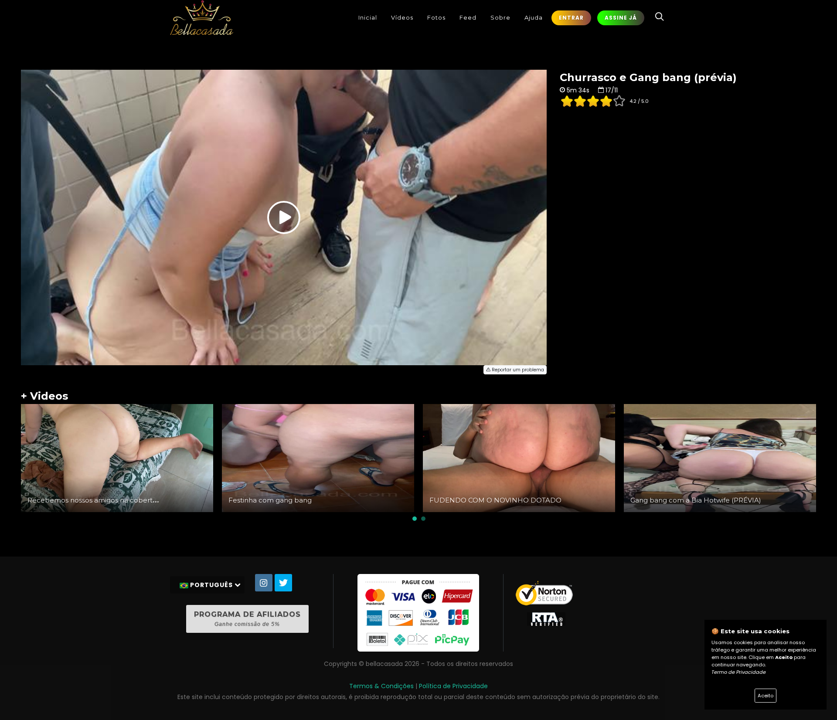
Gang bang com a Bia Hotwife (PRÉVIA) (695, 500)
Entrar (571, 17)
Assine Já (621, 17)
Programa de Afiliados (247, 618)
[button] (414, 518)
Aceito (765, 695)
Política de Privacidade (453, 686)
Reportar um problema (517, 370)
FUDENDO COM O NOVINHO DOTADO (495, 500)
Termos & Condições (381, 686)
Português (211, 585)
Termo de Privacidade (738, 672)
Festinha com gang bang (270, 500)
